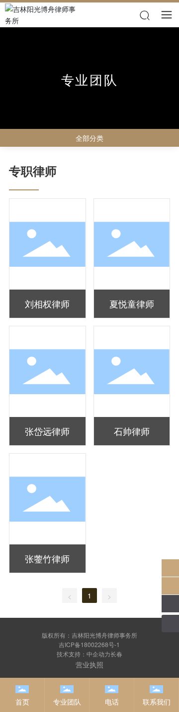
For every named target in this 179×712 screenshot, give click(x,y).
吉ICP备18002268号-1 (89, 644)
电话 (112, 702)
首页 (22, 702)
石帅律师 (132, 430)
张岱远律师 (47, 430)
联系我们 (157, 702)
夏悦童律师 (131, 303)
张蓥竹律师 (47, 558)
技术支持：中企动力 (83, 654)
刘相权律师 (47, 303)
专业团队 (67, 702)
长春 (116, 654)
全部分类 (89, 138)
